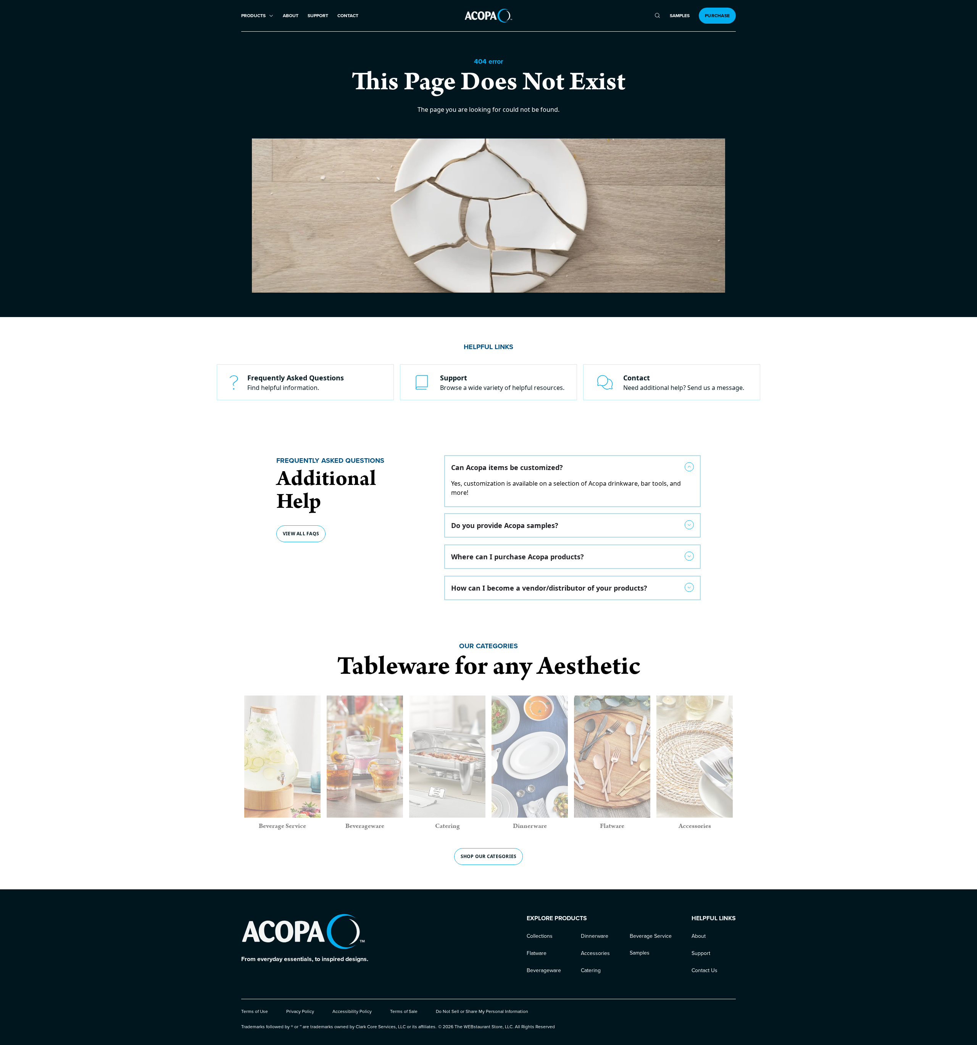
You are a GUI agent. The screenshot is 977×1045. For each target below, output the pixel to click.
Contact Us (704, 970)
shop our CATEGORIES (489, 856)
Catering (591, 970)
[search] (657, 15)
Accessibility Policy (352, 1011)
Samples (680, 16)
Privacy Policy (300, 1011)
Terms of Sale (404, 1011)
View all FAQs (301, 533)
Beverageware (544, 970)
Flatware (537, 953)
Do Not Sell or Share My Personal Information (482, 1011)
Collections (540, 936)
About (290, 16)
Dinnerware (594, 936)
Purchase (717, 15)
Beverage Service (651, 936)
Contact (347, 16)
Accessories (595, 953)
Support (318, 16)
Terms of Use (254, 1011)
